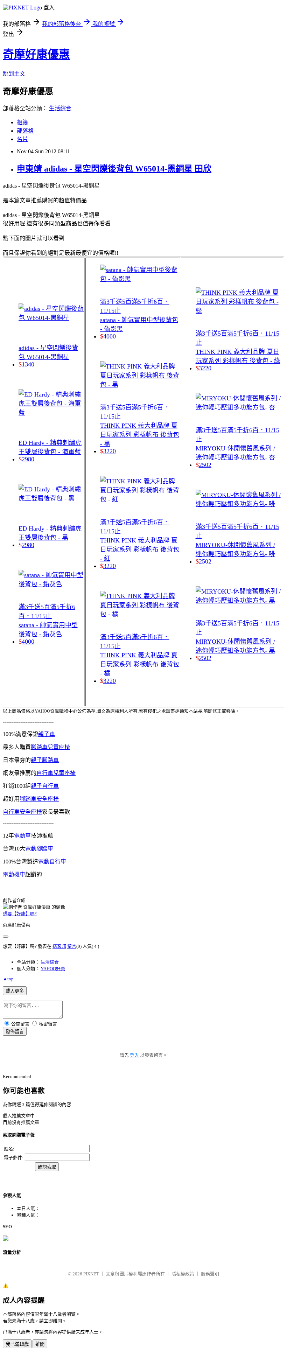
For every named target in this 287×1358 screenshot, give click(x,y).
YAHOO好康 (53, 968)
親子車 (46, 734)
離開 (39, 1344)
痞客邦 (59, 946)
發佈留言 (15, 1031)
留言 (71, 946)
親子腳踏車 (45, 760)
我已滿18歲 (17, 1344)
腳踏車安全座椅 (39, 799)
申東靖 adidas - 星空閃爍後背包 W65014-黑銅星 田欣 (114, 168)
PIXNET (91, 1273)
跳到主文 (14, 74)
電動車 (22, 836)
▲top (8, 978)
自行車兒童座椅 (56, 773)
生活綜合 (60, 108)
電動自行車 (52, 861)
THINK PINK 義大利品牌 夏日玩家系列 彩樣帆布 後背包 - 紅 (139, 549)
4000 (28, 641)
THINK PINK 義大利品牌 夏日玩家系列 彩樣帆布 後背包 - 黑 (139, 434)
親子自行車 (45, 786)
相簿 (22, 122)
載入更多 (15, 991)
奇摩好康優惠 (36, 54)
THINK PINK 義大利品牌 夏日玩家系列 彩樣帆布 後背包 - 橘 (139, 664)
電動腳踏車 (39, 849)
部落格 (25, 131)
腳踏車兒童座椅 (50, 747)
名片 (22, 139)
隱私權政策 (183, 1273)
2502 (205, 464)
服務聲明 (210, 1273)
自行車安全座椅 (22, 812)
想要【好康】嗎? (20, 913)
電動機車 (14, 874)
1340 (28, 364)
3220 (109, 451)
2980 (28, 459)
